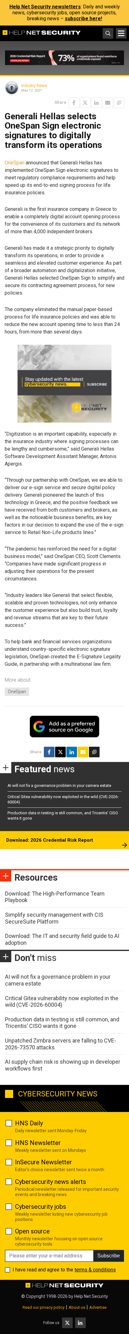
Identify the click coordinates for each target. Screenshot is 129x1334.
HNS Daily (29, 1123)
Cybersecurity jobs (40, 1206)
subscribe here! (83, 18)
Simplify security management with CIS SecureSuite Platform (54, 918)
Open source (32, 1231)
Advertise (97, 1307)
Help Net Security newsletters (45, 7)
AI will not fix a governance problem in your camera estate (59, 785)
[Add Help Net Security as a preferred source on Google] (119, 102)
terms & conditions (95, 1270)
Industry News (34, 85)
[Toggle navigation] (121, 33)
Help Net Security (91, 1296)
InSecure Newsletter (43, 1162)
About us (77, 1307)
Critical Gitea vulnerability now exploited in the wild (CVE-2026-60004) (61, 1001)
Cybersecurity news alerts (50, 1181)
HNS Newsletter (38, 1143)
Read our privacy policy (43, 1307)
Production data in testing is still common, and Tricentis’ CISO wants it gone (62, 1022)
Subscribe (108, 1255)
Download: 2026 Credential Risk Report (49, 840)
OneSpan (14, 163)
